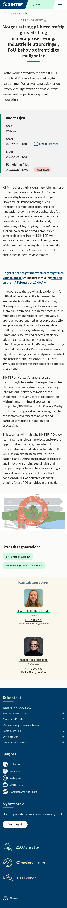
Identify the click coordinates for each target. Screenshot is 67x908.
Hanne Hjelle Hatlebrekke (33, 610)
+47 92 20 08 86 (33, 668)
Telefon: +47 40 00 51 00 (17, 707)
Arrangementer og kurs (17, 13)
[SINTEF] (12, 4)
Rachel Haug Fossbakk (33, 659)
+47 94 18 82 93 (33, 619)
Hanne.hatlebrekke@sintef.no (33, 623)
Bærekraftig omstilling (18, 556)
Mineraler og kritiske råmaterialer (24, 565)
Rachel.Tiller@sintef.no (33, 672)
